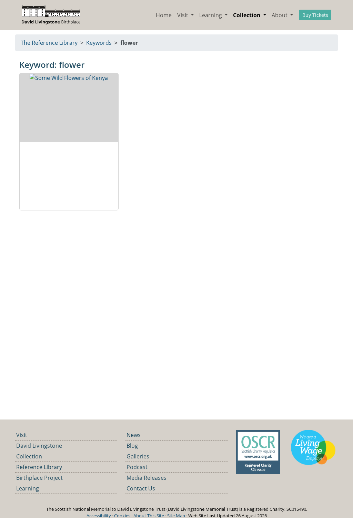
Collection (29, 456)
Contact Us (141, 488)
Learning (27, 488)
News (134, 435)
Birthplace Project (39, 477)
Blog (132, 445)
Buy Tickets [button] (315, 15)
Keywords (99, 42)
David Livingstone (39, 445)
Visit (21, 435)
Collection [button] (247, 15)
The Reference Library (49, 42)
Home (164, 15)
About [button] (280, 15)
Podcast (137, 467)
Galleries (138, 456)
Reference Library (39, 467)
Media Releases (147, 477)
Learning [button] (211, 15)
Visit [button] (183, 15)
